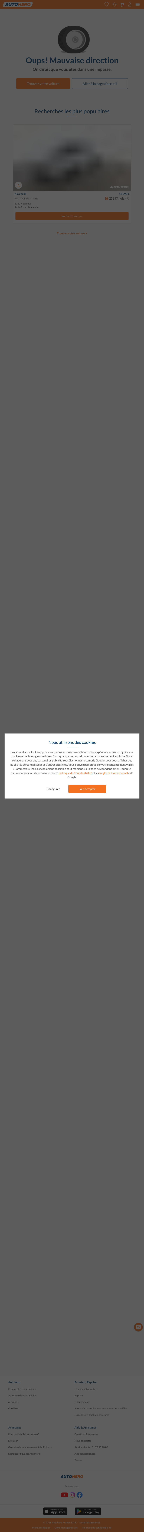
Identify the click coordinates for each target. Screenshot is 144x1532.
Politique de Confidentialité (75, 773)
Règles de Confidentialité (114, 773)
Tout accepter (87, 788)
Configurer (53, 788)
